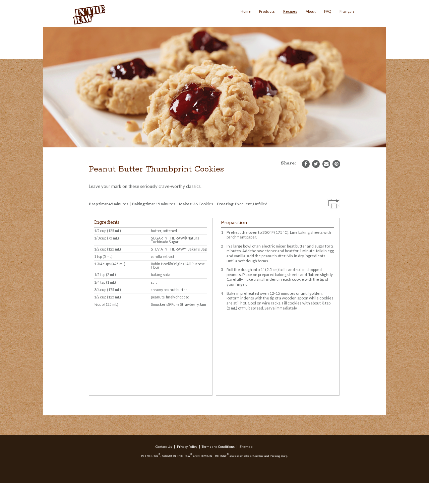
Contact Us (164, 446)
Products (267, 11)
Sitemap (246, 446)
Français (347, 11)
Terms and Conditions (218, 446)
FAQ (327, 11)
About (311, 11)
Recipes (290, 11)
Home (246, 11)
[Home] (90, 15)
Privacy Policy (187, 446)
